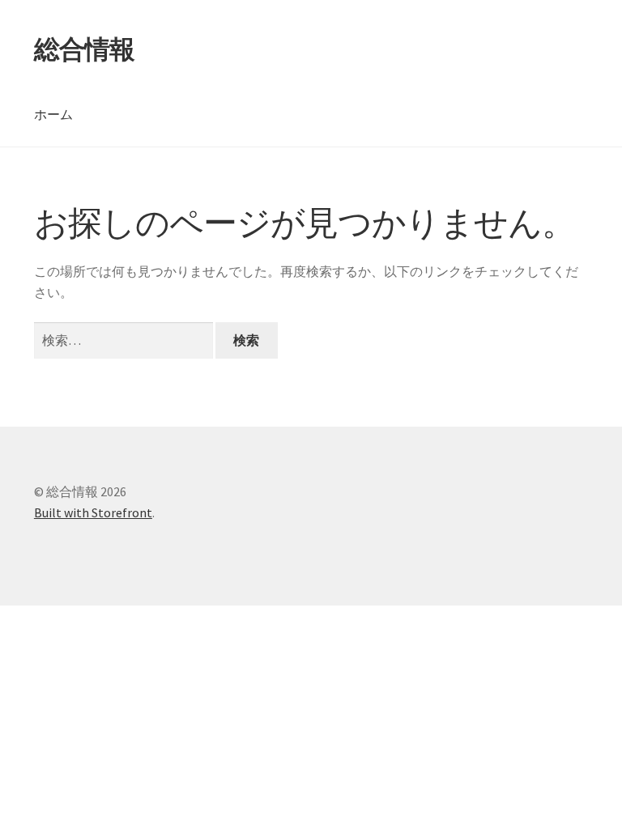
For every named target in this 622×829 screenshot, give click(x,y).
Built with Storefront (93, 512)
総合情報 (84, 49)
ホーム (53, 114)
